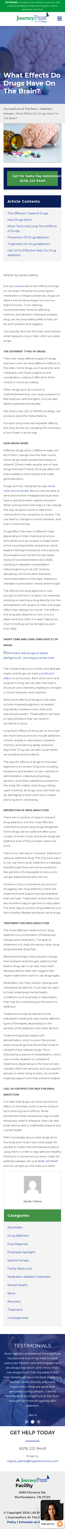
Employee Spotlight (21, 1252)
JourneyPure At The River (20, 108)
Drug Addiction (18, 1235)
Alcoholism (15, 1227)
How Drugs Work (19, 219)
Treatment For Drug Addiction (28, 244)
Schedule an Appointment (38, 1522)
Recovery (14, 1301)
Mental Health (17, 1285)
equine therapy (18, 1260)
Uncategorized (17, 1318)
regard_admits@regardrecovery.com (32, 1461)
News (11, 1293)
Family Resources (19, 1268)
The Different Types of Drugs (27, 213)
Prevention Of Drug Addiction (28, 237)
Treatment (15, 1309)
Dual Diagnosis (17, 1244)
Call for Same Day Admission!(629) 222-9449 (35, 178)
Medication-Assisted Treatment (29, 1276)
